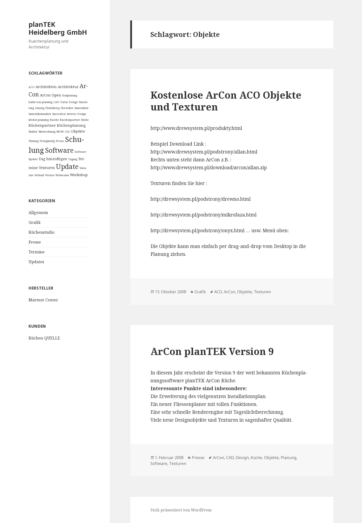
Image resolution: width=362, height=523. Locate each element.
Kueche (54, 120)
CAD (56, 102)
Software (59, 150)
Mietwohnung (46, 131)
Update (67, 166)
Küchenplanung (71, 125)
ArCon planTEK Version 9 (212, 351)
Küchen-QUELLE (44, 338)
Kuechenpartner (70, 120)
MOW (60, 131)
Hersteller (67, 108)
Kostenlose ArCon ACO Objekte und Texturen (225, 100)
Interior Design (76, 114)
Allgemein (38, 212)
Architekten (46, 86)
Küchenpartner (42, 125)
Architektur (68, 86)
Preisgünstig (47, 141)
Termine (37, 252)
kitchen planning (39, 120)
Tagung (72, 159)
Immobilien (81, 108)
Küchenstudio (41, 232)
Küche (85, 120)
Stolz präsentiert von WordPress (181, 510)
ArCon (229, 291)
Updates (36, 261)
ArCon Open (50, 94)
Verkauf (39, 175)
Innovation (59, 114)
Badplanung (69, 95)
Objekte (78, 131)
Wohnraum (62, 175)
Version (49, 175)
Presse (60, 141)
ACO (31, 87)
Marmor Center (43, 300)
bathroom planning (40, 102)
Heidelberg (52, 108)
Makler (33, 131)
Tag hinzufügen (53, 158)
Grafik (35, 222)
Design (73, 102)
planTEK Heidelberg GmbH (58, 28)
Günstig (39, 108)
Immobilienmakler (40, 114)
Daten (64, 102)
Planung (33, 141)
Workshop (79, 174)
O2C (67, 131)
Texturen (47, 167)
